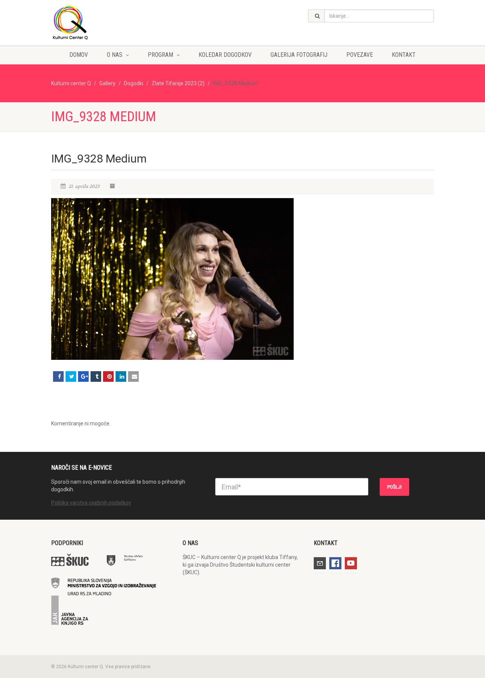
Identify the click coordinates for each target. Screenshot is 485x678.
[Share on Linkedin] (121, 376)
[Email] (133, 376)
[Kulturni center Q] (111, 22)
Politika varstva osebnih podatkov (91, 503)
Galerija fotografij (299, 54)
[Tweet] (71, 376)
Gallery (107, 83)
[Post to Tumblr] (96, 376)
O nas (114, 54)
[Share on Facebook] (58, 376)
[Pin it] (108, 376)
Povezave (359, 54)
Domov (78, 54)
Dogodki (133, 83)
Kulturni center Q (71, 83)
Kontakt (404, 54)
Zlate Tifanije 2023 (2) (178, 83)
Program (160, 54)
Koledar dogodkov (225, 54)
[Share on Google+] (83, 376)
